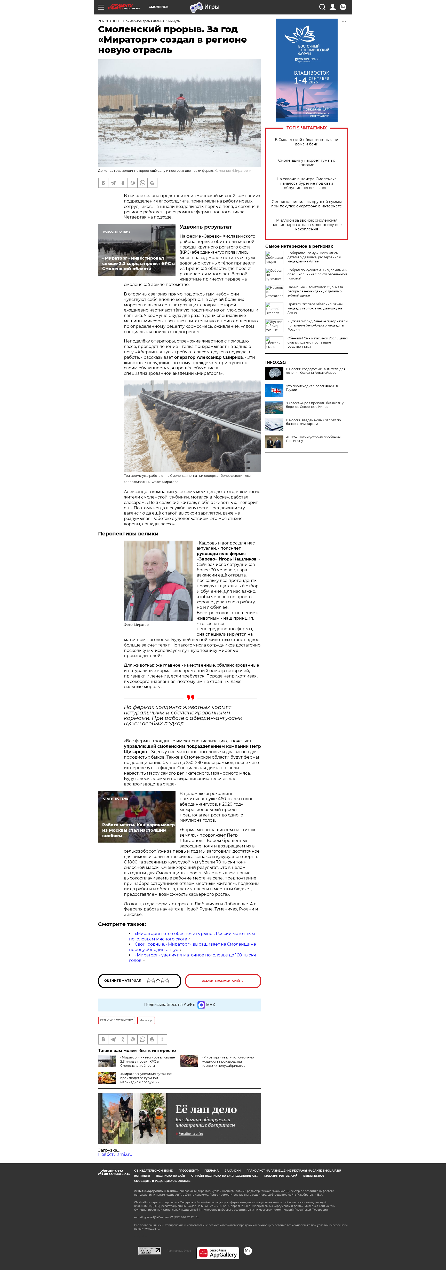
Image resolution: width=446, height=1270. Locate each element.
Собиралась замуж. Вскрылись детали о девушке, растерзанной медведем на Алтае (314, 257)
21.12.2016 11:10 (108, 21)
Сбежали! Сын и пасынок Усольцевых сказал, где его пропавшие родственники (318, 342)
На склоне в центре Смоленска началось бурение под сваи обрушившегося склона (307, 183)
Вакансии (233, 1170)
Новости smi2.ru (115, 1154)
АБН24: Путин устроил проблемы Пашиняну (313, 439)
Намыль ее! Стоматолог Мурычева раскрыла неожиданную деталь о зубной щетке (315, 291)
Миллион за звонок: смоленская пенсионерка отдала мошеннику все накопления (307, 224)
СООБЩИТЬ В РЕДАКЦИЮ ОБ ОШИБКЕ (162, 1181)
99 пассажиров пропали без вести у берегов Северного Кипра (315, 405)
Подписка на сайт (170, 1176)
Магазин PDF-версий (280, 1176)
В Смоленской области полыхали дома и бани (306, 142)
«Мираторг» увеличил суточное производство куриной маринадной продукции (146, 1078)
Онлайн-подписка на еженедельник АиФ (224, 1176)
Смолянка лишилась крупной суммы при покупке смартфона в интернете (306, 204)
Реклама (211, 1170)
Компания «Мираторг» (232, 171)
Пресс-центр (188, 1170)
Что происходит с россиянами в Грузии (312, 388)
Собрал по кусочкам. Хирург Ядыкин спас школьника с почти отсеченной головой (317, 274)
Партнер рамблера (178, 1250)
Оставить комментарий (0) (223, 981)
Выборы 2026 (313, 1176)
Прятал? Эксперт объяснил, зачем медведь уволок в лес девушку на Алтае (315, 308)
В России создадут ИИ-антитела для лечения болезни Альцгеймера (315, 371)
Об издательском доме (153, 1170)
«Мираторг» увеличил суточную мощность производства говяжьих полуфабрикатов (228, 1061)
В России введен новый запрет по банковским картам (313, 422)
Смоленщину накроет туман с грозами (306, 162)
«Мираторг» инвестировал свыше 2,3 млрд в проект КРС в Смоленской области (147, 1061)
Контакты (142, 1176)
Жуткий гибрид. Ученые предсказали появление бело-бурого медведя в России (318, 325)
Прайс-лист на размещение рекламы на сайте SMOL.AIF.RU (293, 1170)
